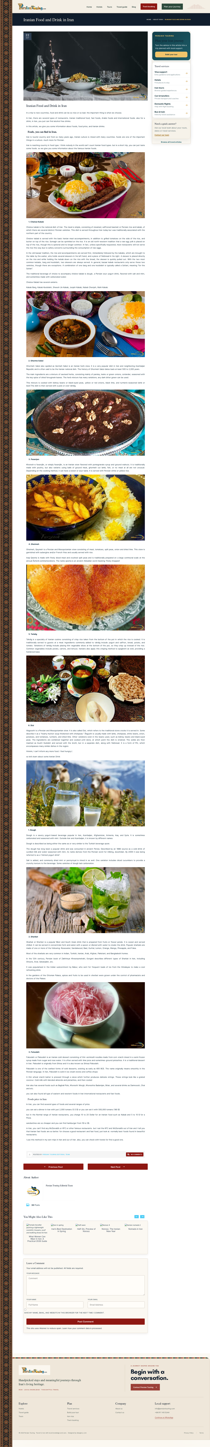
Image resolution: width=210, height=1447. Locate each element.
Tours (109, 7)
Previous (136, 1216)
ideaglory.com (82, 1430)
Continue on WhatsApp (164, 1415)
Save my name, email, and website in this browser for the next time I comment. (64, 1310)
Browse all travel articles (171, 142)
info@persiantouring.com (165, 1406)
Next (142, 1216)
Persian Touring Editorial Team (56, 1154)
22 (27, 35)
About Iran (158, 19)
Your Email (93, 1297)
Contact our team (162, 135)
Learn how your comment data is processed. (82, 1326)
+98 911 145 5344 (162, 1410)
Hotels (99, 7)
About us (118, 1406)
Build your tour (171, 54)
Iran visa (70, 1414)
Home (89, 7)
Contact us (119, 1410)
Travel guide (122, 7)
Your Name (31, 1297)
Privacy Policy (189, 1430)
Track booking (149, 6)
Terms (201, 1430)
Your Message (32, 1271)
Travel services (73, 1406)
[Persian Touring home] (32, 6)
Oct (27, 38)
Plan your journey (172, 6)
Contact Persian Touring (143, 1385)
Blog (134, 7)
